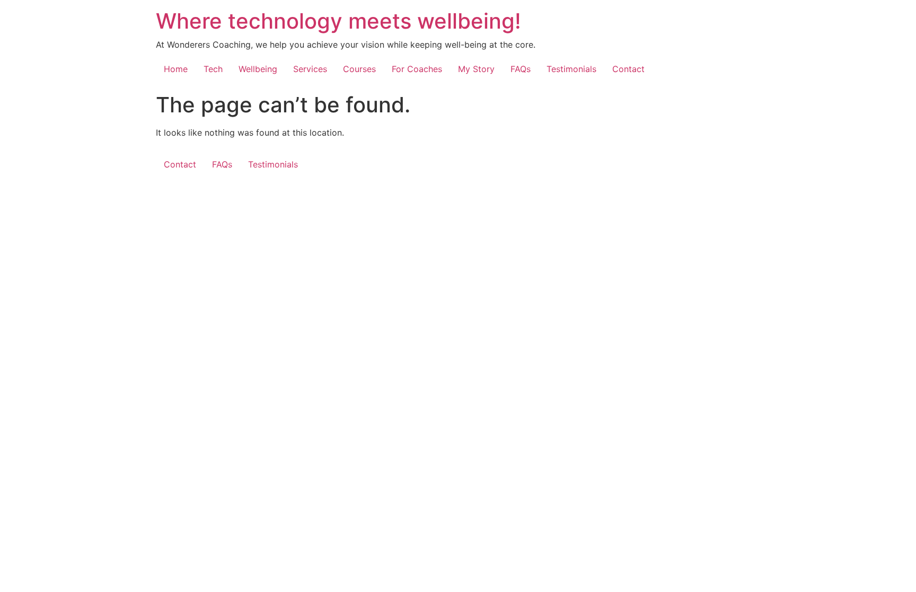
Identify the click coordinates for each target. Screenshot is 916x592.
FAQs (520, 69)
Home (176, 69)
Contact (628, 69)
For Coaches (417, 69)
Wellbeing (258, 69)
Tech (213, 69)
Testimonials (571, 69)
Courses (359, 69)
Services (310, 69)
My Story (476, 69)
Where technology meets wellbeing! (338, 21)
